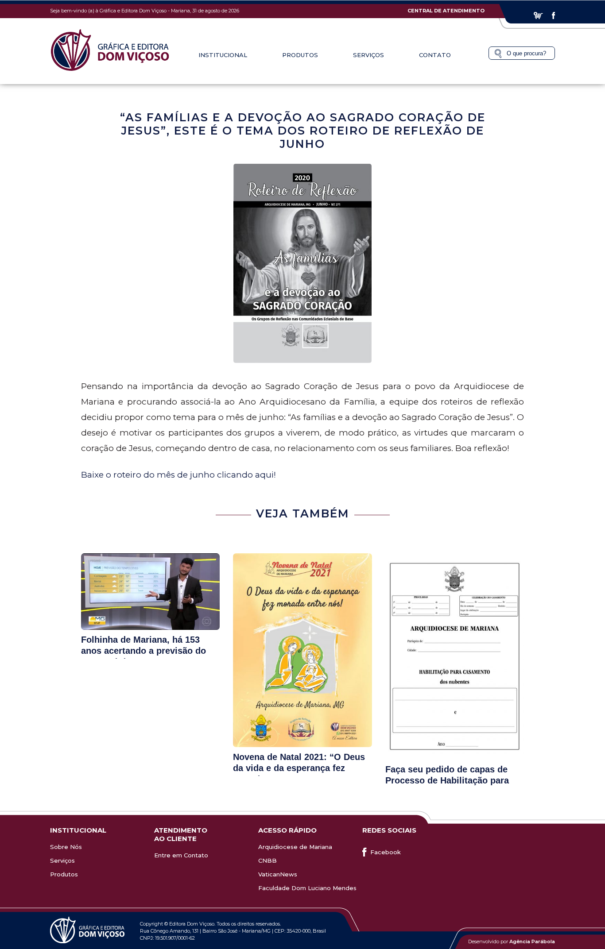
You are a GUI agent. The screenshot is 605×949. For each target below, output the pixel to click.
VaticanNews (277, 874)
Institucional (222, 54)
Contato (435, 54)
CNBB (267, 860)
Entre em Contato (181, 855)
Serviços (62, 860)
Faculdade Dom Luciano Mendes (307, 887)
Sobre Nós (66, 846)
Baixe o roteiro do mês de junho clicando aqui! (178, 475)
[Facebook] (553, 15)
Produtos (64, 874)
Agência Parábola (532, 941)
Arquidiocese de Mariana (295, 846)
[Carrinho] (538, 15)
